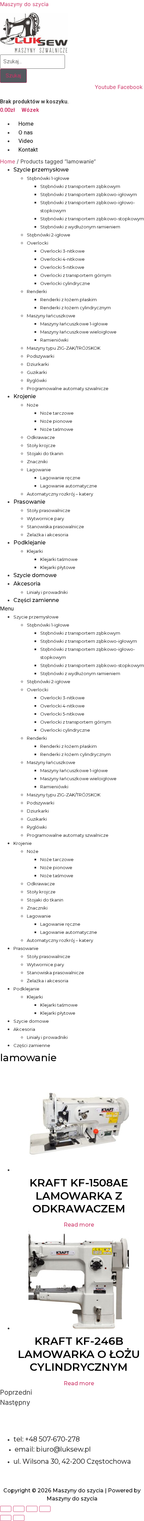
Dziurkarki (38, 364)
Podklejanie (29, 542)
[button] (72, 608)
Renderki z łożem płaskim (68, 299)
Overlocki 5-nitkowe (62, 267)
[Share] (18, 1509)
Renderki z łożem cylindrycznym (75, 307)
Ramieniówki (54, 340)
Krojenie (24, 396)
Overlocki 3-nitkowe (62, 251)
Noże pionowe (56, 421)
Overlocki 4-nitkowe (62, 259)
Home (7, 161)
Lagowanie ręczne (60, 477)
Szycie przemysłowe (41, 169)
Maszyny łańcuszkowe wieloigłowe (78, 332)
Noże (33, 405)
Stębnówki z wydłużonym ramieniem (80, 226)
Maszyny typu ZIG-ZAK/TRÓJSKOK (63, 348)
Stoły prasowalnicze (48, 510)
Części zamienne (36, 600)
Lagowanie (39, 469)
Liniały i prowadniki (47, 592)
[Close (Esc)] (5, 1509)
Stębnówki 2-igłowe (48, 234)
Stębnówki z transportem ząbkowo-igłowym (88, 194)
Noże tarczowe (57, 413)
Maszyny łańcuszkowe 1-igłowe (74, 323)
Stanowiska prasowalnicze (55, 526)
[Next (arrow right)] (18, 1518)
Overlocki (37, 243)
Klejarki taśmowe (59, 559)
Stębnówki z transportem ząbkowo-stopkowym (92, 218)
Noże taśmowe (56, 429)
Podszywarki (40, 356)
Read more (79, 1225)
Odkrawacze (41, 437)
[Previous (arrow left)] (5, 1518)
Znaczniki (37, 461)
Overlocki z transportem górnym (75, 275)
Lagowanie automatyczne (68, 485)
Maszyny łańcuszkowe (51, 315)
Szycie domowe (35, 575)
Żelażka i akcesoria (47, 534)
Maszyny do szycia (24, 4)
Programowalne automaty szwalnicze (68, 388)
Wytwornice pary (45, 518)
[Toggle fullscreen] (32, 1509)
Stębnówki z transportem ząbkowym (80, 186)
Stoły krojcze (41, 445)
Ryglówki (37, 380)
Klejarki (35, 551)
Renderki (37, 291)
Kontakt (28, 149)
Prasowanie (29, 502)
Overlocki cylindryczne (65, 283)
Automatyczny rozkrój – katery (60, 494)
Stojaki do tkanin (45, 453)
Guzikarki (37, 372)
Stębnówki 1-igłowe (48, 178)
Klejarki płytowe (57, 567)
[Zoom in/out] (45, 1509)
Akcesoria (27, 583)
